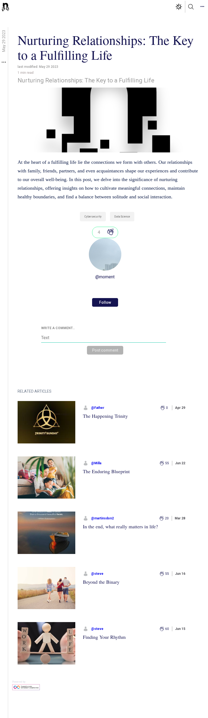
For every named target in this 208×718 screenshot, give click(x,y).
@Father (97, 407)
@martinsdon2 (102, 518)
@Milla (96, 463)
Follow (105, 302)
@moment (105, 276)
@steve (97, 573)
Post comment (105, 350)
